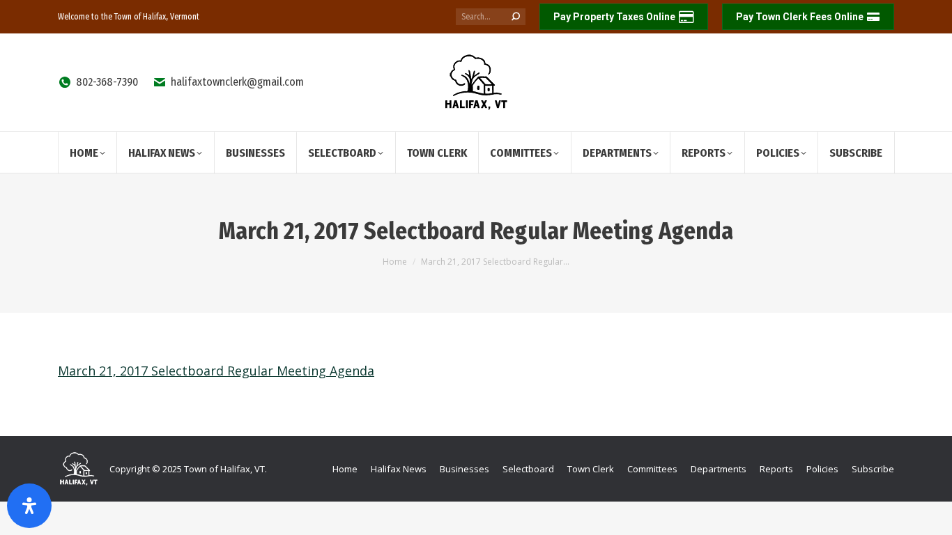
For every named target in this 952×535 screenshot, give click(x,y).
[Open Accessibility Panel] (29, 505)
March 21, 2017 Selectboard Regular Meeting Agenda (216, 370)
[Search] (516, 16)
